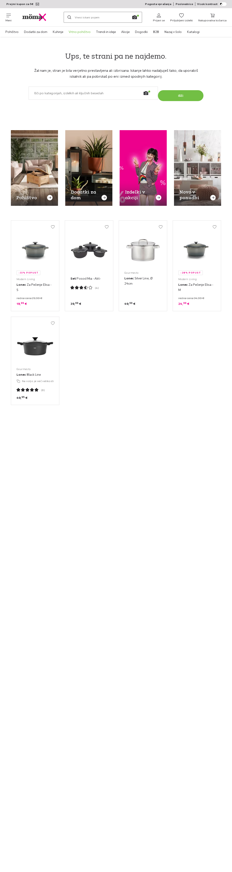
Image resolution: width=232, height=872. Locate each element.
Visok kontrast (207, 4)
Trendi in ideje (106, 32)
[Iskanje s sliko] (134, 17)
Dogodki (141, 32)
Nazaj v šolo (173, 32)
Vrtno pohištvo (80, 32)
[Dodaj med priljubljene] (52, 226)
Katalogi (193, 32)
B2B (156, 32)
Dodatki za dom (35, 32)
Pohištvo (12, 32)
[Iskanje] (69, 17)
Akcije (125, 32)
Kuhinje (58, 32)
